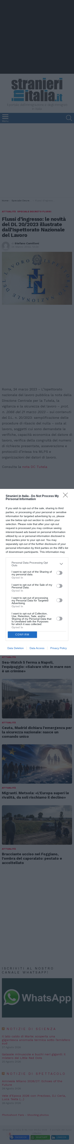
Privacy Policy (58, 648)
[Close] (66, 496)
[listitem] (37, 564)
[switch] (59, 573)
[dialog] (37, 572)
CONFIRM (22, 634)
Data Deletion (15, 648)
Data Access (37, 648)
